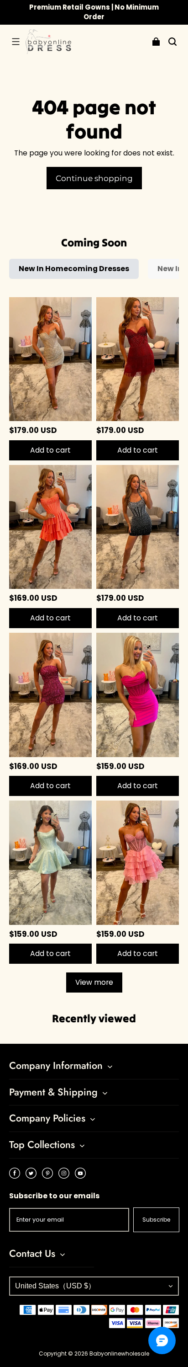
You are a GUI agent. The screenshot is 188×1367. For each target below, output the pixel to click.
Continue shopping (94, 178)
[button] (15, 41)
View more (94, 982)
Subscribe (156, 1219)
